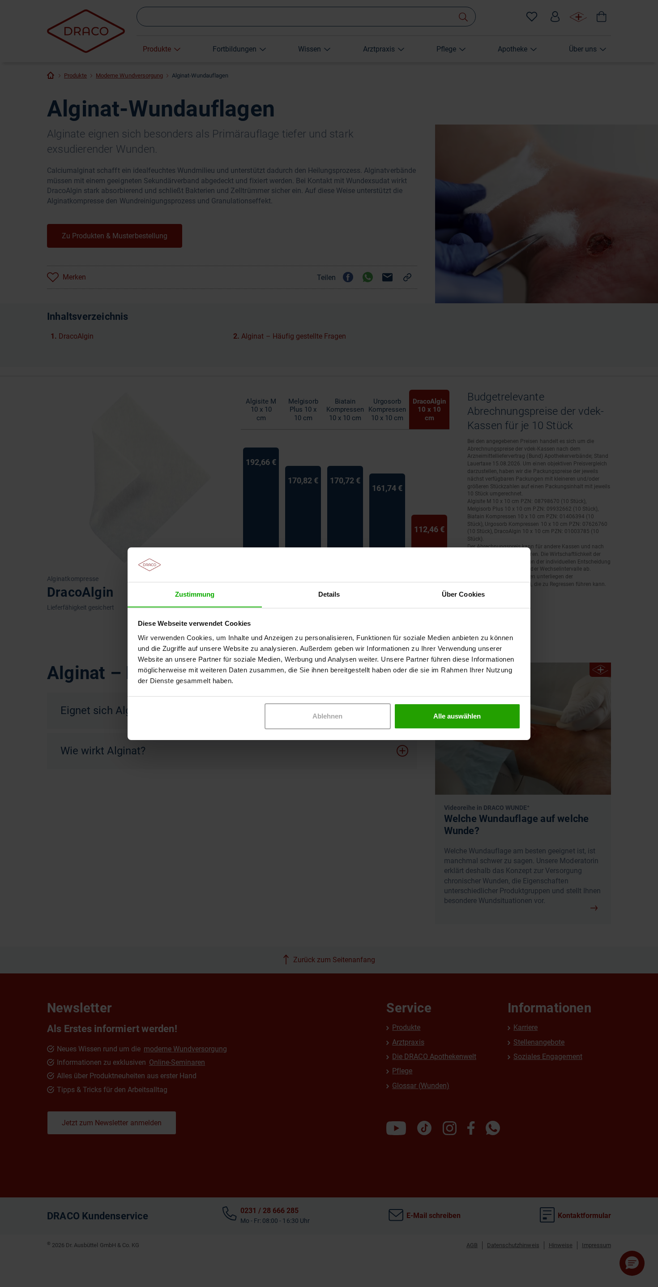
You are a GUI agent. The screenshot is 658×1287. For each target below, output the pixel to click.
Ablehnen (327, 716)
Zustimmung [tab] (194, 594)
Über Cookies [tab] (463, 594)
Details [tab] (329, 594)
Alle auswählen (457, 716)
